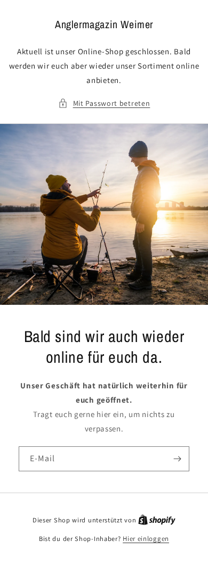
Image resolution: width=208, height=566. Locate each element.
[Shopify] (156, 520)
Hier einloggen (146, 538)
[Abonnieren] (177, 458)
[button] (104, 103)
